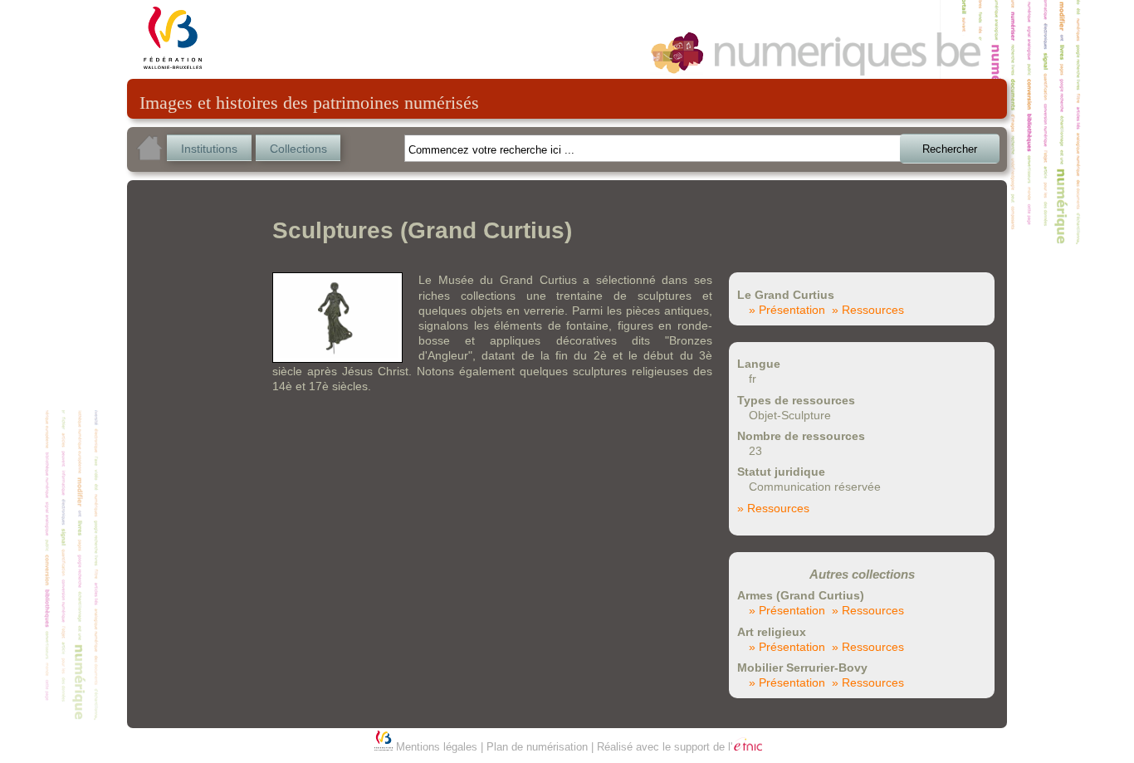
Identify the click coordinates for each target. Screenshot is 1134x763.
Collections (298, 148)
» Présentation (787, 309)
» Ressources (868, 309)
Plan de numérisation (537, 747)
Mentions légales (436, 747)
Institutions (209, 148)
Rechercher (949, 149)
